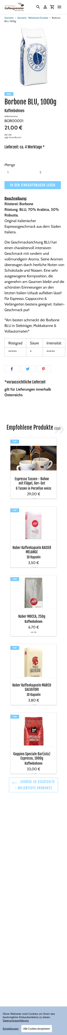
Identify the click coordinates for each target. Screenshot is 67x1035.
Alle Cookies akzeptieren (36, 1028)
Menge (9, 165)
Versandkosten (15, 137)
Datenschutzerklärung (16, 1020)
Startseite (9, 17)
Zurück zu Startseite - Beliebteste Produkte (35, 785)
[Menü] (59, 7)
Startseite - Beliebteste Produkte (32, 17)
